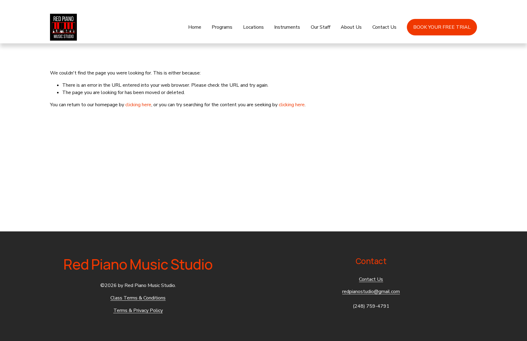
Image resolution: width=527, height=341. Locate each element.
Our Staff (320, 27)
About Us (351, 27)
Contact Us (384, 27)
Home (194, 27)
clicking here (138, 104)
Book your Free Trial (442, 27)
